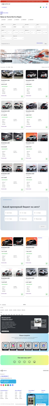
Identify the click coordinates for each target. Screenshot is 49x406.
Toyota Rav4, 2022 (30, 247)
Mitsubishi (2, 398)
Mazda (1, 396)
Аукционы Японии (4, 390)
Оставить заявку (4, 95)
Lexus (6, 395)
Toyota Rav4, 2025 (30, 80)
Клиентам (43, 390)
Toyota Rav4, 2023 (5, 80)
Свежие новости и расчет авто (6, 381)
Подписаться (41, 404)
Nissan (1, 393)
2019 (6, 314)
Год (13, 30)
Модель (14, 24)
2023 (17, 314)
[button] (11, 213)
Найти (46, 43)
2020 (9, 314)
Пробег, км (26, 30)
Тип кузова (26, 24)
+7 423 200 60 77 (4, 376)
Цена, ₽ (3, 30)
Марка (3, 24)
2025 (22, 314)
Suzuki (6, 393)
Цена (12, 67)
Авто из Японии (18, 390)
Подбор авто (8, 61)
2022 (14, 314)
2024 (19, 314)
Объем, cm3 (38, 30)
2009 (1, 314)
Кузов (38, 24)
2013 (4, 314)
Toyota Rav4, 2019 (5, 111)
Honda (1, 395)
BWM (6, 396)
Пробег (9, 67)
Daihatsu (6, 398)
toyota (4, 304)
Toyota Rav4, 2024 (5, 142)
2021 (11, 314)
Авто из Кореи (31, 390)
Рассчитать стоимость (5, 331)
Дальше (42, 226)
